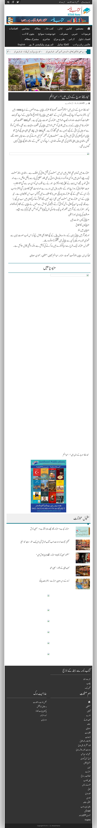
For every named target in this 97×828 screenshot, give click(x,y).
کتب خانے (48, 28)
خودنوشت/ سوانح (46, 34)
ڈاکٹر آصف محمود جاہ (70, 255)
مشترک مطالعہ (31, 39)
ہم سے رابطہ (62, 2)
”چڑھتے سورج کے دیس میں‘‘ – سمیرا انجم (76, 455)
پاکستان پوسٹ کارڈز (41, 711)
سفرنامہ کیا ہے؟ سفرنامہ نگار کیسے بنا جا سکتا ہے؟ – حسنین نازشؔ (49, 529)
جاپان (79, 255)
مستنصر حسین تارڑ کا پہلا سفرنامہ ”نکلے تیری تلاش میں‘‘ (52, 555)
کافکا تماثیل (63, 44)
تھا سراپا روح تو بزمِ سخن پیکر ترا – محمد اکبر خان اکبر (50, 52)
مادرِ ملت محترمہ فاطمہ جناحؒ (83, 750)
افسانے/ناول (84, 39)
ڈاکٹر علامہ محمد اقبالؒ (85, 741)
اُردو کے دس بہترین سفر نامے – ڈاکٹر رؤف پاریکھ (54, 581)
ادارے (59, 28)
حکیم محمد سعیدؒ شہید (85, 754)
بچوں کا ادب (28, 34)
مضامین (26, 28)
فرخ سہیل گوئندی (85, 758)
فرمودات (85, 34)
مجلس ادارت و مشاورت (73, 2)
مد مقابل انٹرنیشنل (42, 706)
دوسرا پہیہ (44, 720)
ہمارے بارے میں (85, 2)
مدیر (87, 103)
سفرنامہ (61, 255)
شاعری (46, 39)
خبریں (75, 34)
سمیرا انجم (55, 255)
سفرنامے (63, 34)
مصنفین (79, 28)
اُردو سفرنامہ (43, 715)
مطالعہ (37, 28)
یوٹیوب (88, 683)
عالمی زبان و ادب (81, 44)
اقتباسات (13, 28)
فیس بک (87, 688)
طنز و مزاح (59, 39)
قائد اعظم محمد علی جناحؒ (84, 745)
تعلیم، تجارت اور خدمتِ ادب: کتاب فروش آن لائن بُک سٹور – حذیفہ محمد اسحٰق (44, 542)
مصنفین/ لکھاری (41, 255)
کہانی (72, 39)
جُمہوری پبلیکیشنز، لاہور (41, 44)
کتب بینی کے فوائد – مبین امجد (59, 568)
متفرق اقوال (87, 763)
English (21, 44)
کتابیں (69, 28)
